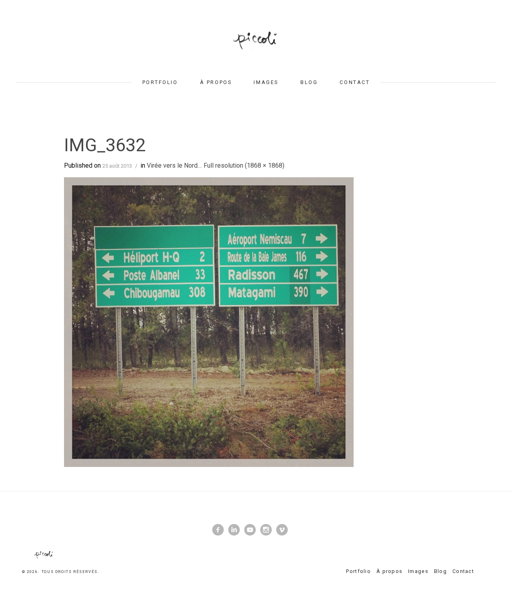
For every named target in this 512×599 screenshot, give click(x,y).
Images (266, 82)
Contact (355, 82)
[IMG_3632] (209, 322)
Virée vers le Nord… (174, 165)
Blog (309, 82)
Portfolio (160, 82)
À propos (216, 82)
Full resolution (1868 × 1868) (244, 165)
